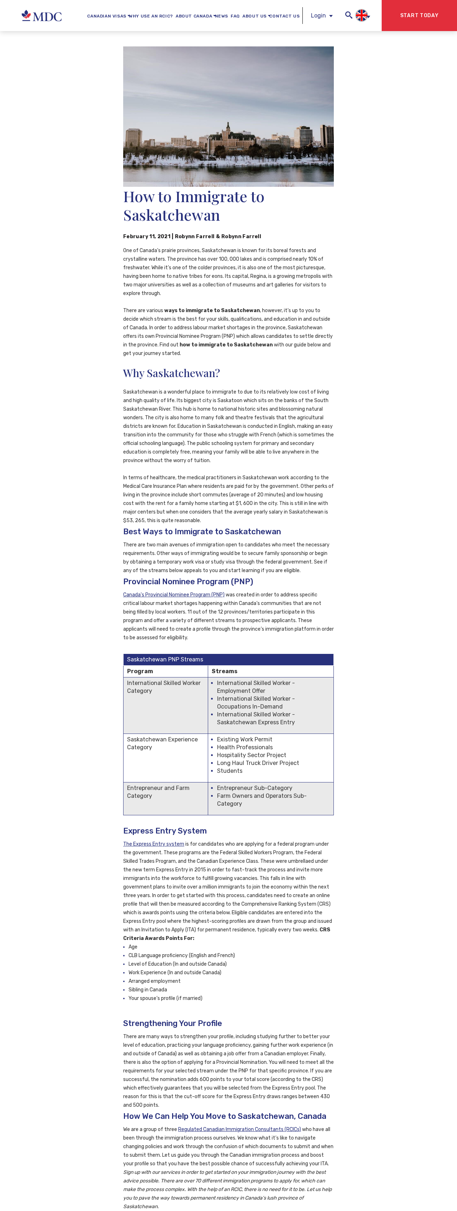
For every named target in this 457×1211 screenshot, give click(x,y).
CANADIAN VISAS (106, 16)
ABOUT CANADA (194, 16)
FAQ (235, 16)
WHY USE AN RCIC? (151, 16)
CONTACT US (284, 16)
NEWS (221, 16)
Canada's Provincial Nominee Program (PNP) (174, 595)
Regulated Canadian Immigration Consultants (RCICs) (239, 1129)
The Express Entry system (153, 844)
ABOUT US (254, 16)
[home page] (35, 15)
